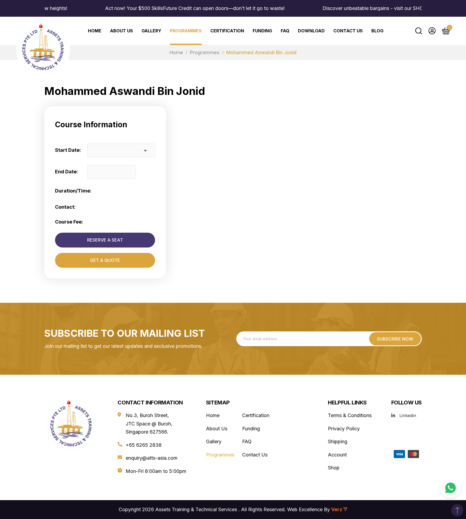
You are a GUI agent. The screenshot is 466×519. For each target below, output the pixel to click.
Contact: (65, 207)
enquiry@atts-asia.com (151, 458)
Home (176, 52)
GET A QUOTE (105, 260)
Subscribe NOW (395, 339)
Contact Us (348, 30)
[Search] (418, 30)
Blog (377, 30)
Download (311, 30)
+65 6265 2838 (144, 445)
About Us (121, 30)
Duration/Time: (73, 191)
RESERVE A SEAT (105, 240)
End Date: (66, 171)
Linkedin (407, 415)
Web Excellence (305, 509)
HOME (94, 30)
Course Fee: (69, 222)
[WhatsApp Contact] (450, 487)
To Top (457, 510)
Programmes (186, 30)
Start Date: (68, 150)
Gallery (151, 30)
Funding (262, 30)
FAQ (285, 30)
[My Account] (432, 30)
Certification (227, 30)
